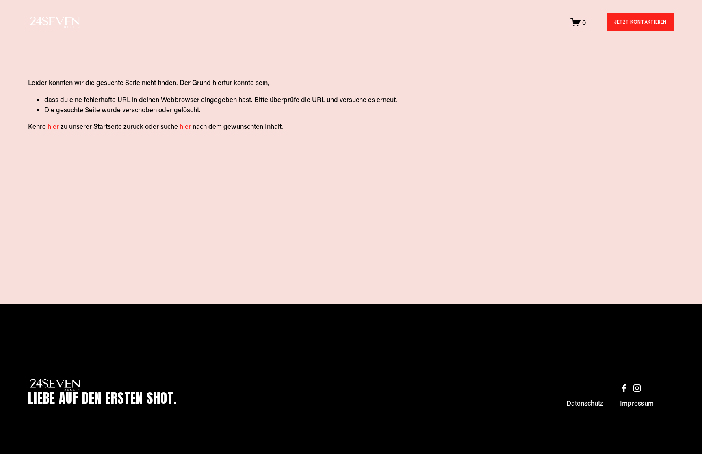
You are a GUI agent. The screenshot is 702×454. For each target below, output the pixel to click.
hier (53, 126)
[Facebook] (624, 388)
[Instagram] (637, 388)
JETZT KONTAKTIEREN (640, 21)
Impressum (637, 403)
